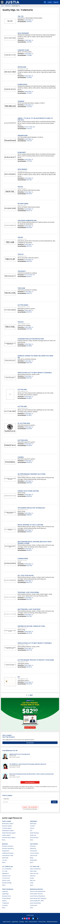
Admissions (33, 848)
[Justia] (12, 2)
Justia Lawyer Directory (36, 893)
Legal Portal (15, 921)
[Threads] (31, 918)
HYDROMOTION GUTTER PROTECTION (31, 339)
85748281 (29, 398)
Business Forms (6, 896)
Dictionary (33, 846)
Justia (2, 5)
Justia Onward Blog (35, 903)
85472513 (29, 312)
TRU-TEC (21, 16)
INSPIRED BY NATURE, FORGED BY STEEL (31, 626)
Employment (5, 851)
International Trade (7, 855)
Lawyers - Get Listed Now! (30, 807)
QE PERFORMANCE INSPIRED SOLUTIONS (31, 474)
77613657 (29, 93)
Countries (5, 905)
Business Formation (7, 846)
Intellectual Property (7, 853)
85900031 (29, 532)
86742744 (29, 684)
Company (21, 921)
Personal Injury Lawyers (8, 837)
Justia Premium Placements (37, 896)
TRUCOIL (21, 322)
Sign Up (56, 2)
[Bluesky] (33, 918)
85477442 (29, 329)
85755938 (29, 428)
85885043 (29, 496)
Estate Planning (34, 833)
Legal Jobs (5, 891)
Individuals (33, 821)
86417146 (29, 650)
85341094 (29, 194)
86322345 (29, 633)
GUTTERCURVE (23, 440)
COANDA (21, 457)
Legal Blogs (5, 893)
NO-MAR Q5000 (23, 204)
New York (32, 880)
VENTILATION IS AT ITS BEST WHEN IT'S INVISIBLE (35, 643)
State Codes (33, 871)
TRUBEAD (21, 101)
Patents (4, 900)
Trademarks (8, 5)
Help (26, 921)
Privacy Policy (42, 921)
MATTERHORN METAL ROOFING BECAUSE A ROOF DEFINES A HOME (35, 542)
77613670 (29, 106)
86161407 (29, 616)
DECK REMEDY (22, 169)
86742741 (29, 667)
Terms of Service (33, 921)
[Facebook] (27, 918)
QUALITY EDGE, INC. (29, 127)
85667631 (29, 378)
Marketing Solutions (36, 889)
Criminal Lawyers (7, 828)
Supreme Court (6, 876)
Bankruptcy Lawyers (7, 823)
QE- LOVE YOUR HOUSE (26, 575)
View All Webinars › (30, 782)
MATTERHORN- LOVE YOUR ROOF (29, 609)
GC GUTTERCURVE (24, 423)
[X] (35, 918)
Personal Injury (34, 837)
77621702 (29, 141)
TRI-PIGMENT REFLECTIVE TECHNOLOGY (31, 508)
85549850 (29, 346)
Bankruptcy (33, 823)
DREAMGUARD (23, 135)
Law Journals (33, 855)
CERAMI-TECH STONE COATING (28, 491)
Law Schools (34, 844)
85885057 (29, 515)
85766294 (29, 462)
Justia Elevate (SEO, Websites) (38, 898)
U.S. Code (4, 871)
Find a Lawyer (7, 795)
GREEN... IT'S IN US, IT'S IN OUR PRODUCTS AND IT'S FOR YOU (35, 119)
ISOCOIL (20, 187)
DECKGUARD (22, 67)
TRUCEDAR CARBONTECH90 (27, 220)
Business (5, 844)
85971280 (29, 565)
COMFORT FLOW (23, 50)
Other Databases (7, 889)
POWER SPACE (22, 84)
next (31, 695)
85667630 (29, 362)
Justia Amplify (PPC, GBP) (37, 900)
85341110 (29, 210)
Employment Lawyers (8, 830)
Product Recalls (6, 898)
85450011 (29, 276)
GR (19, 677)
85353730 (29, 261)
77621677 (29, 128)
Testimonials (33, 905)
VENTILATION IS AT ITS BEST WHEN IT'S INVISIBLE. (35, 373)
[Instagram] (29, 918)
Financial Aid (33, 851)
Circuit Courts (6, 878)
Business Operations (8, 848)
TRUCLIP (20, 254)
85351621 (29, 246)
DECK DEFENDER (23, 33)
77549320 (29, 77)
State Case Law (34, 873)
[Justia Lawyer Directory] (37, 918)
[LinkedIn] (22, 918)
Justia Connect (7, 921)
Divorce (32, 828)
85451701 (29, 293)
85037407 (29, 180)
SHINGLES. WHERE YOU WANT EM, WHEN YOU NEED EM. (35, 356)
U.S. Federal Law (7, 866)
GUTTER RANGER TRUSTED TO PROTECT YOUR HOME (36, 660)
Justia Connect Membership (37, 891)
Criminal (32, 826)
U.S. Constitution (6, 869)
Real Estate (5, 858)
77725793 (29, 161)
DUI (31, 830)
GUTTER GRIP (22, 389)
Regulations (5, 873)
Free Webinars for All (9, 750)
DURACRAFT (22, 152)
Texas (31, 883)
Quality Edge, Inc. (28, 20)
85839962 (29, 483)
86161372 (29, 582)
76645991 (29, 21)
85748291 (29, 415)
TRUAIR (20, 237)
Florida (32, 878)
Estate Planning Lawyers (9, 833)
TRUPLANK (21, 288)
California (32, 876)
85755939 (29, 445)
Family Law (33, 835)
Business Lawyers (7, 826)
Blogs (31, 858)
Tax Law (4, 860)
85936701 (29, 550)
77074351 (29, 42)
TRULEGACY (22, 271)
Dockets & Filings (7, 883)
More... (4, 840)
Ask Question (30, 742)
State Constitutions (35, 869)
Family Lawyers (6, 835)
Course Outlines (34, 853)
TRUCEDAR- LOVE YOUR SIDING (28, 592)
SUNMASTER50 (23, 559)
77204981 (29, 55)
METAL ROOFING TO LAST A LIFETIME (30, 525)
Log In (49, 2)
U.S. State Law (34, 866)
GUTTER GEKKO (23, 305)
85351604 (29, 227)
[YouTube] (25, 918)
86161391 (29, 599)
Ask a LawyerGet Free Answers (8, 736)
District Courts (6, 880)
